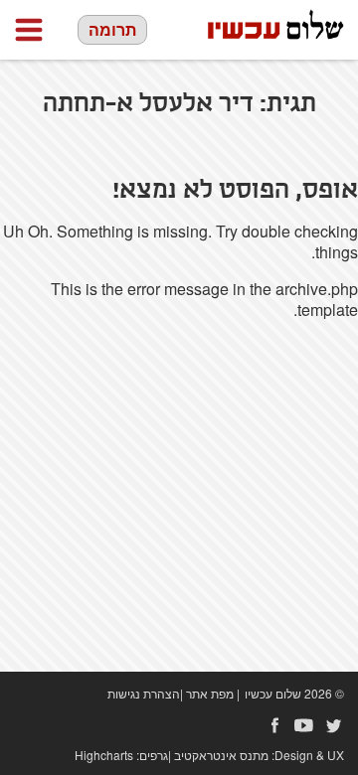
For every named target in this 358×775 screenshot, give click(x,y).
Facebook (274, 725)
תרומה (112, 29)
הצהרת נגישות (143, 693)
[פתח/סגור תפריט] (29, 30)
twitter (334, 725)
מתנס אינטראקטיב (221, 754)
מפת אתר (210, 693)
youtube (304, 725)
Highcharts (104, 754)
